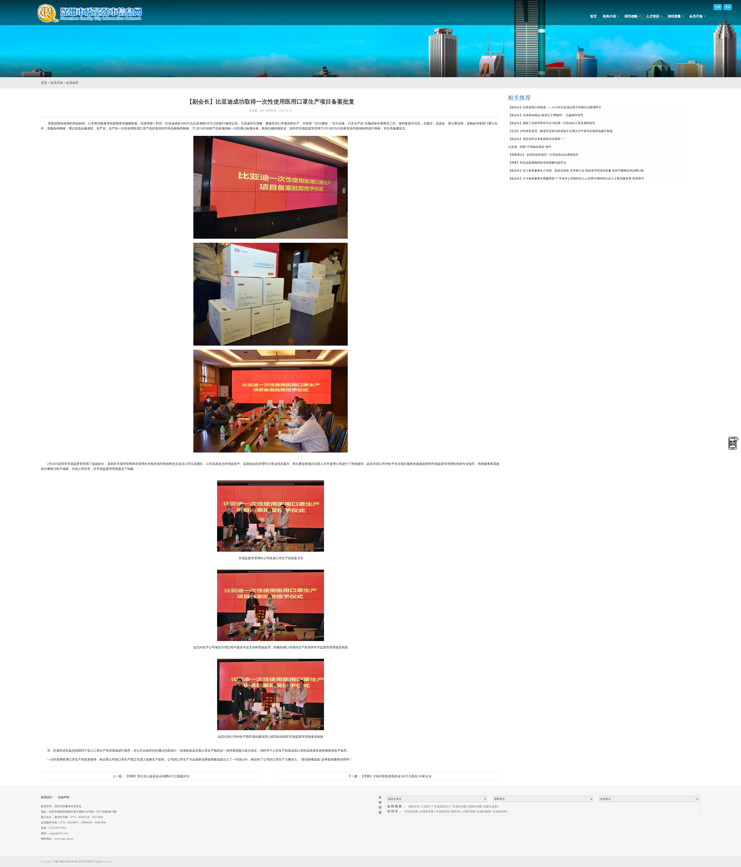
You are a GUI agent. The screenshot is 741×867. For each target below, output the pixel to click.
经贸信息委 (411, 811)
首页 (593, 16)
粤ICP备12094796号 (66, 861)
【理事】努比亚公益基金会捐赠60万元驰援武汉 (157, 776)
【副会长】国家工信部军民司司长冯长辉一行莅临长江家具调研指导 (551, 123)
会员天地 (695, 16)
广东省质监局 (439, 806)
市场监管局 (443, 811)
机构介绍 (609, 16)
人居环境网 (469, 811)
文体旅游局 (500, 811)
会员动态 (72, 82)
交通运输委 (484, 811)
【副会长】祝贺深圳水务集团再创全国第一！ (537, 138)
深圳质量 (674, 16)
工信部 (425, 806)
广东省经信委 (458, 806)
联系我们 (46, 797)
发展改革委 (427, 811)
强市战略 (631, 16)
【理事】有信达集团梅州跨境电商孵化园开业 (537, 162)
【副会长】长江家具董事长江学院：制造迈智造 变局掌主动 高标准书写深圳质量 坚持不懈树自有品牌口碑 (576, 170)
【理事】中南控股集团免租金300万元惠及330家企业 (395, 776)
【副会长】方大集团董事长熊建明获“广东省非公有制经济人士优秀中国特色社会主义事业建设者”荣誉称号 (576, 178)
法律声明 (63, 797)
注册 (717, 7)
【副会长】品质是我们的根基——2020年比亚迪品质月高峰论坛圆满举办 (554, 107)
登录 (727, 7)
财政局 (455, 811)
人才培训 (652, 16)
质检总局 (414, 806)
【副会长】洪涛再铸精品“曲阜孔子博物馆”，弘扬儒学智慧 (545, 115)
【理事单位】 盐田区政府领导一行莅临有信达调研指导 (543, 154)
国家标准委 (475, 806)
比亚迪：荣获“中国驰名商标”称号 (530, 146)
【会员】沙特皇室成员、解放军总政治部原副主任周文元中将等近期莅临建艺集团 (560, 131)
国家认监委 (491, 806)
